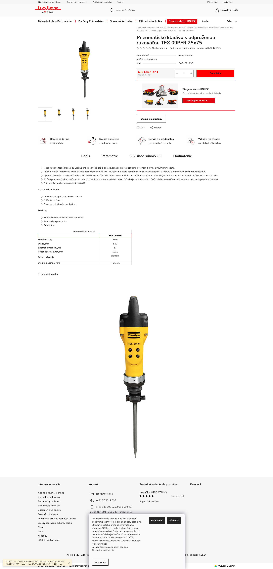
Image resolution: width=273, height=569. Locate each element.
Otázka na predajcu (151, 119)
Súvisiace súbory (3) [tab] (145, 156)
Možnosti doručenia (147, 59)
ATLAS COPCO (213, 48)
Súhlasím (174, 520)
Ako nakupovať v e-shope (49, 2)
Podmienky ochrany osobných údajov (57, 518)
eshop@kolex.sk (104, 493)
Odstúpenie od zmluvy (49, 510)
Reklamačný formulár (49, 505)
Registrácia (227, 2)
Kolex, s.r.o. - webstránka (80, 554)
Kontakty (42, 535)
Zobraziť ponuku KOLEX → (199, 100)
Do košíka (215, 73)
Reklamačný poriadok (102, 2)
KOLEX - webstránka (48, 540)
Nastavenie (100, 562)
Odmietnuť (157, 520)
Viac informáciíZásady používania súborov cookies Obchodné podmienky (110, 547)
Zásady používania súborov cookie (55, 523)
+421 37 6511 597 (106, 500)
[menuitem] (55, 21)
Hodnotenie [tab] (182, 156)
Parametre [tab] (109, 156)
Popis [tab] (85, 156)
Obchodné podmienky (77, 2)
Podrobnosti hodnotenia (182, 48)
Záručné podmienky (48, 514)
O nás (41, 531)
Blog (40, 527)
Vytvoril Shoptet (226, 565)
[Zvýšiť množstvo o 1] (191, 73)
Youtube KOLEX (198, 554)
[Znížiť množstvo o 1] (177, 73)
